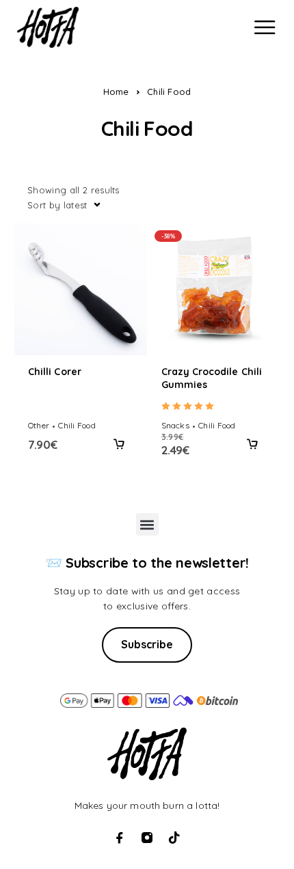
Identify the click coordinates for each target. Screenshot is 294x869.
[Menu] (264, 27)
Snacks (175, 425)
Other (38, 425)
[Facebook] (119, 837)
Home (116, 91)
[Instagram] (147, 837)
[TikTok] (174, 837)
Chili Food (76, 425)
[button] (119, 444)
